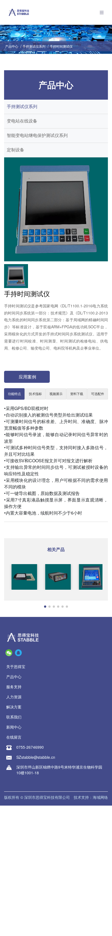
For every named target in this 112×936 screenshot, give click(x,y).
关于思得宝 (15, 666)
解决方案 (13, 706)
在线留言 (13, 737)
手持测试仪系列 (34, 46)
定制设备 (15, 150)
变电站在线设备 (22, 121)
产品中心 (11, 46)
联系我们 (13, 717)
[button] (45, 606)
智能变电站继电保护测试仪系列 (37, 135)
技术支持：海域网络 (91, 797)
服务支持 (13, 686)
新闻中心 (13, 727)
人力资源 (13, 696)
